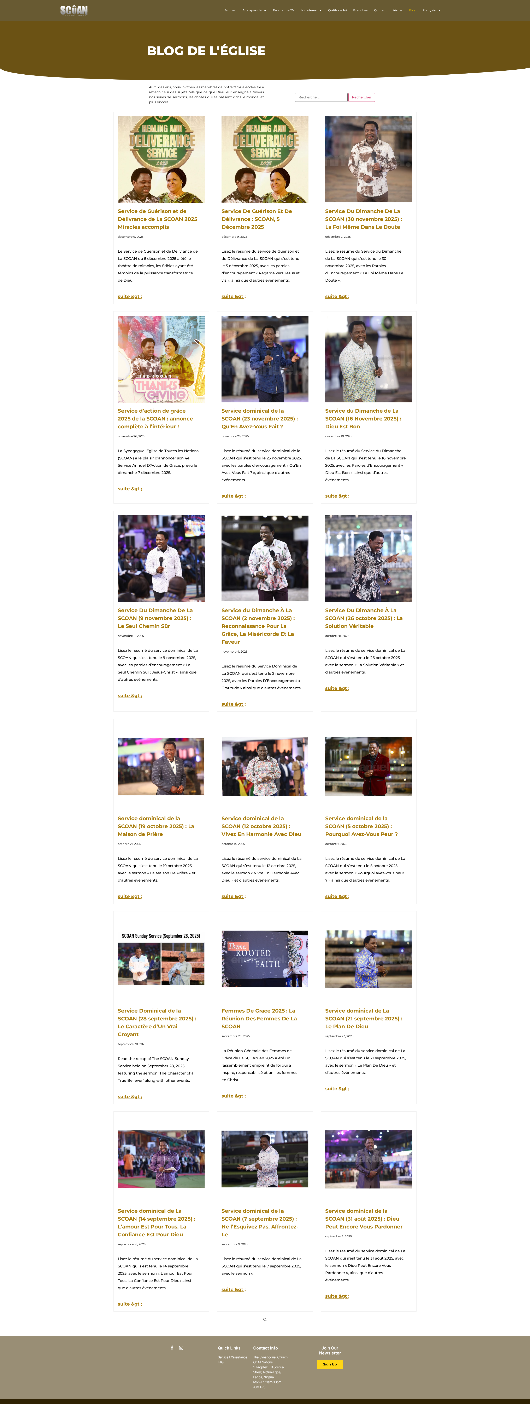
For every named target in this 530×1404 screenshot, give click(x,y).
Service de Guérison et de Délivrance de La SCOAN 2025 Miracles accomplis (157, 219)
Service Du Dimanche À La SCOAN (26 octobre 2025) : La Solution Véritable (364, 618)
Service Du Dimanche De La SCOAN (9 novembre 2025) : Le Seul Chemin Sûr (155, 618)
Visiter (398, 10)
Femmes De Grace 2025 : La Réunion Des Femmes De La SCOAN (259, 1019)
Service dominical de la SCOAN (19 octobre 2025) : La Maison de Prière (156, 826)
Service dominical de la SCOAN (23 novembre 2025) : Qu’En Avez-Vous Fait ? (260, 419)
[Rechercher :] (321, 97)
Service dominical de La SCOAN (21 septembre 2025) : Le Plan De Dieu (363, 1019)
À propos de (251, 10)
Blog (412, 10)
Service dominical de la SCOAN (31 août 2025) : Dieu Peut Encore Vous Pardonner (364, 1219)
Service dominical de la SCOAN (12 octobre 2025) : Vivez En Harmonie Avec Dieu (261, 826)
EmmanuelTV (283, 10)
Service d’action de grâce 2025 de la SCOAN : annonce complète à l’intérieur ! (155, 419)
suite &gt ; (130, 296)
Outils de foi (337, 10)
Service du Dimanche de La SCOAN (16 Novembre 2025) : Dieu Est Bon (363, 419)
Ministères (309, 10)
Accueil (230, 10)
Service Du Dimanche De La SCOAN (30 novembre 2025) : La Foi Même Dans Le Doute (363, 219)
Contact (380, 10)
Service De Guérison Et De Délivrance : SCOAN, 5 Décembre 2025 (257, 219)
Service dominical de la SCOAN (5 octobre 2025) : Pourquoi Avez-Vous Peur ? (361, 826)
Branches (360, 10)
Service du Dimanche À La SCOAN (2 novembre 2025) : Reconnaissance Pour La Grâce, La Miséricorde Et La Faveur (258, 626)
